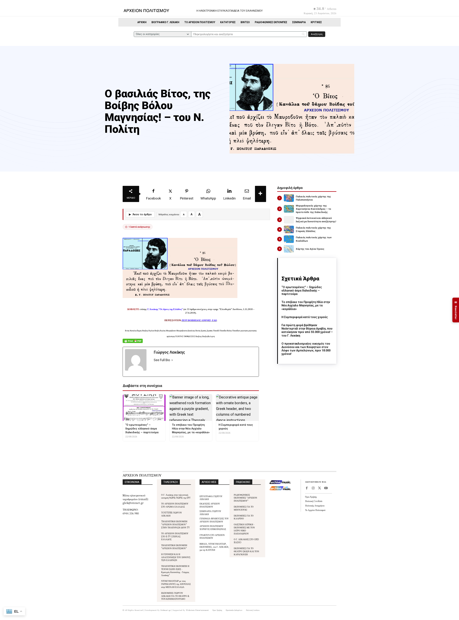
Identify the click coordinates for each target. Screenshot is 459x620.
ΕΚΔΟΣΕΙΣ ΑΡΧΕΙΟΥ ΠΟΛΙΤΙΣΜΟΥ (210, 505)
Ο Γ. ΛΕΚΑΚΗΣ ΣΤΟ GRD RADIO (246, 541)
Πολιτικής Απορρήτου (315, 505)
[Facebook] (306, 488)
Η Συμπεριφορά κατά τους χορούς (304, 317)
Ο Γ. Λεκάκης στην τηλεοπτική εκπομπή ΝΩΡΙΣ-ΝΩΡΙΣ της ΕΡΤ (175, 496)
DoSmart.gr (165, 610)
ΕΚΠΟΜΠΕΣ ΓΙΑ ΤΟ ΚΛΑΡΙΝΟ (244, 517)
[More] (260, 194)
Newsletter (455, 310)
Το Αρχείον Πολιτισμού (315, 509)
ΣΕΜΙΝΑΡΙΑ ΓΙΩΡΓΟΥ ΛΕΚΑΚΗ (210, 512)
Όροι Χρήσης (311, 496)
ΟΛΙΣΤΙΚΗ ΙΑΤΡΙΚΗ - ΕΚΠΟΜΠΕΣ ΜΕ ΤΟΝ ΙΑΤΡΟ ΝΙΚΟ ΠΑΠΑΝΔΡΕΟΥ (244, 529)
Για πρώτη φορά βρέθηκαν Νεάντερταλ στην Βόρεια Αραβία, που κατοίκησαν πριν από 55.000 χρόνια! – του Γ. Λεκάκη (307, 330)
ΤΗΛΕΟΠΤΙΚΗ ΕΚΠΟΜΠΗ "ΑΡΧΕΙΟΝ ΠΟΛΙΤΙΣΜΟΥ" (174, 547)
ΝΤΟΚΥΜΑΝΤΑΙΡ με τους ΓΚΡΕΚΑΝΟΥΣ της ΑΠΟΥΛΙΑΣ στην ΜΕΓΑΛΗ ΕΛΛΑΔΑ (176, 583)
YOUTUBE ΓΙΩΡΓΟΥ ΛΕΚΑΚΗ (171, 514)
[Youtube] (326, 488)
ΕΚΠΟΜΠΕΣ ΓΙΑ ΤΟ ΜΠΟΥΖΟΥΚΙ (244, 508)
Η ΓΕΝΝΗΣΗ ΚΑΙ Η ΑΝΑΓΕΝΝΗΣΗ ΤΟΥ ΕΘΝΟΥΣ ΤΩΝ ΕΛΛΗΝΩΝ (175, 557)
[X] (319, 488)
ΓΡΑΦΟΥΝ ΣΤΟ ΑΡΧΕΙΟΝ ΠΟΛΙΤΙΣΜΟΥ (212, 536)
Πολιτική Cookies (313, 500)
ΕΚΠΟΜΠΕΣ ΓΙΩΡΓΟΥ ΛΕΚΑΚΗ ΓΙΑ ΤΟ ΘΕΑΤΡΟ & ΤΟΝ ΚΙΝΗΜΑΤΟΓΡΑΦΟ (175, 595)
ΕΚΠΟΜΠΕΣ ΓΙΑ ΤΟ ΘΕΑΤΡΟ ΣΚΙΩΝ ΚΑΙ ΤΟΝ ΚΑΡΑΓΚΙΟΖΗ (246, 551)
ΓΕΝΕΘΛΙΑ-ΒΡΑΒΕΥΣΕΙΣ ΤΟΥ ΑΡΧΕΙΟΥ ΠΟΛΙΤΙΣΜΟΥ (214, 520)
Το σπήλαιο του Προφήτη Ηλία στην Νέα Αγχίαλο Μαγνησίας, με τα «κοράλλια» (305, 305)
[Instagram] (313, 488)
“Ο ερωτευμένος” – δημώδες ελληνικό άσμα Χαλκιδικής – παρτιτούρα (301, 290)
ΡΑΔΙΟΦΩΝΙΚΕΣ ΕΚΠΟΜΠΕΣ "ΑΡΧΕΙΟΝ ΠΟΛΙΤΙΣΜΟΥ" (245, 497)
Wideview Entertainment (197, 610)
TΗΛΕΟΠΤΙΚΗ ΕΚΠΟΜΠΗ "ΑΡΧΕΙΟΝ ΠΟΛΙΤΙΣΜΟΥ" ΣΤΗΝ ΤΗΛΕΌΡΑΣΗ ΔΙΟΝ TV (175, 524)
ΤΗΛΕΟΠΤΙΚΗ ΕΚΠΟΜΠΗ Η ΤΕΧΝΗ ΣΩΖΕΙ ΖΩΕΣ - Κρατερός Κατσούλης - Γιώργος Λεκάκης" (175, 570)
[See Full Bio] (172, 360)
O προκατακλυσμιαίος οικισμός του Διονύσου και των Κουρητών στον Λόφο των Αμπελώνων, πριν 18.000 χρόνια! (305, 349)
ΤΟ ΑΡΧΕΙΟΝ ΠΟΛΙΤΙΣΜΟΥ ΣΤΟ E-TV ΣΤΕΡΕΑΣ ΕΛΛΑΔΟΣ (174, 536)
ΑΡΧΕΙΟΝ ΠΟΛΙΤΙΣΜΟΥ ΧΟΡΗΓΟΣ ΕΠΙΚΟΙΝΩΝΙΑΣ (213, 527)
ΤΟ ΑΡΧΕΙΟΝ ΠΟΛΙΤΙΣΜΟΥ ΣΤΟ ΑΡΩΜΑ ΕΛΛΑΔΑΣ (174, 505)
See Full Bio (162, 360)
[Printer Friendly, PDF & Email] (133, 343)
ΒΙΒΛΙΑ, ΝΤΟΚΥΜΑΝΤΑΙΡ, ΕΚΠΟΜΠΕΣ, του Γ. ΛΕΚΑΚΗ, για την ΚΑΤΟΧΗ (214, 546)
